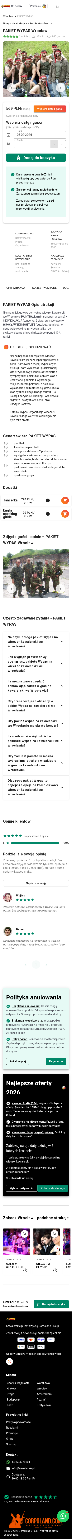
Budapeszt (13, 1399)
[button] (8, 135)
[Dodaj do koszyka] (24, 1234)
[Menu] (66, 6)
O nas (9, 1438)
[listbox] (36, 447)
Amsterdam (44, 1394)
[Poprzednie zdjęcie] (11, 87)
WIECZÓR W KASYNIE (43, 1266)
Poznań (41, 1399)
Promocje (12, 1433)
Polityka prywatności (18, 1422)
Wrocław (8, 16)
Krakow (11, 1388)
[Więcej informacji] (47, 500)
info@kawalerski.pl (23, 1468)
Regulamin (12, 1427)
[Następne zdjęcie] (60, 87)
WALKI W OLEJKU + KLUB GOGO (15, 1266)
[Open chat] (63, 1516)
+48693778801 (21, 1461)
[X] (9, 1361)
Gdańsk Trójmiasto (18, 1383)
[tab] (16, 287)
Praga (10, 1394)
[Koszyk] (57, 6)
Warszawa (43, 1383)
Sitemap (11, 1444)
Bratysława (44, 1405)
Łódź (10, 1405)
